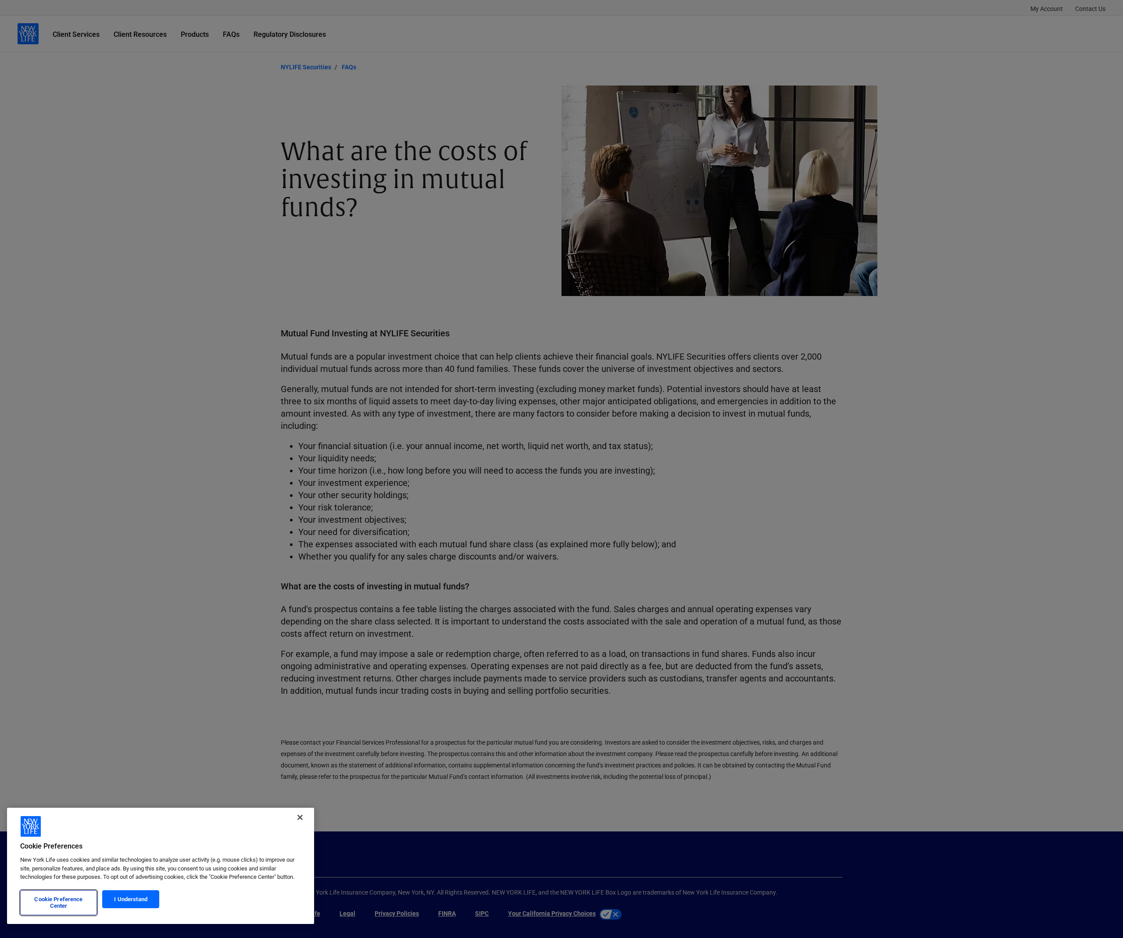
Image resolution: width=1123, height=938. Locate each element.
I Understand (130, 899)
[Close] (300, 817)
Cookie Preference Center (58, 902)
